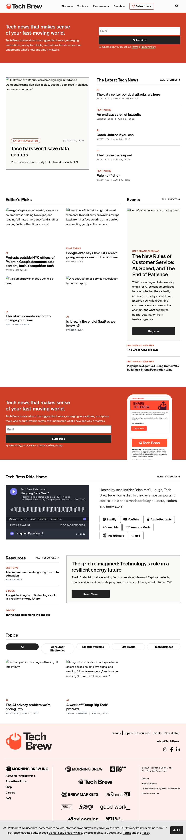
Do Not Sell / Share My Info (65, 832)
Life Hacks (128, 647)
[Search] (176, 6)
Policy (145, 832)
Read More (90, 594)
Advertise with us (16, 781)
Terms (127, 832)
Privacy (145, 778)
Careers (10, 792)
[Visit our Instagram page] (165, 749)
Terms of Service (149, 783)
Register (153, 331)
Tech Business (164, 647)
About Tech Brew (168, 741)
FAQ (8, 798)
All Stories (168, 79)
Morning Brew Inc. (161, 768)
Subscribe (139, 40)
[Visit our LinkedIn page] (178, 749)
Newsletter (172, 733)
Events (118, 6)
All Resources (46, 557)
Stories (65, 6)
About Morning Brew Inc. (20, 775)
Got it (176, 830)
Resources (100, 6)
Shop (9, 787)
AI (22, 647)
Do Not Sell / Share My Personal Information (161, 788)
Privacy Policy (135, 828)
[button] (47, 123)
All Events (170, 199)
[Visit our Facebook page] (171, 749)
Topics (81, 6)
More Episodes (167, 476)
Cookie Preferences (150, 793)
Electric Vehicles (93, 647)
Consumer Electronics (57, 648)
